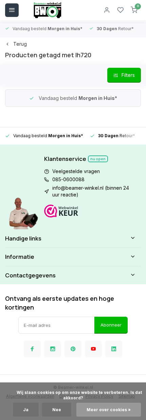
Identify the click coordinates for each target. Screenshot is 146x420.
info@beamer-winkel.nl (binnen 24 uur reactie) (90, 191)
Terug (20, 44)
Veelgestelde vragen (76, 171)
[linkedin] (113, 348)
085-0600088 (68, 179)
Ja (26, 409)
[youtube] (93, 348)
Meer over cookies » (109, 409)
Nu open (98, 158)
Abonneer (111, 325)
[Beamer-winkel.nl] (47, 10)
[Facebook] (32, 348)
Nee (56, 409)
